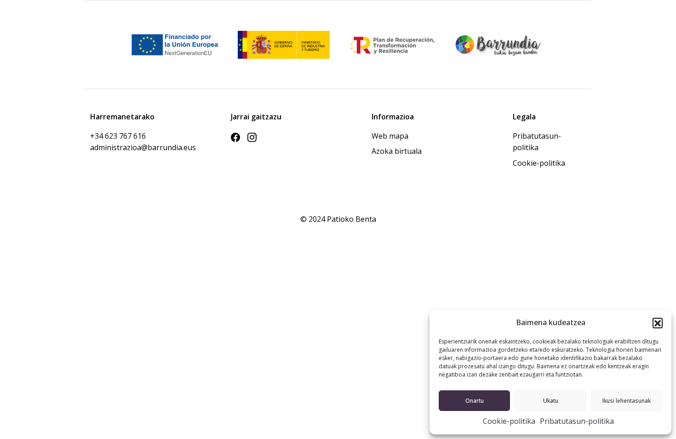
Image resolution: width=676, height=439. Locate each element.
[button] (657, 322)
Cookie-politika (509, 421)
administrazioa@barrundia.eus (127, 147)
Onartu (474, 401)
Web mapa (390, 136)
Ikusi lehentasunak (626, 401)
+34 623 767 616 (118, 136)
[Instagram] (252, 137)
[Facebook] (235, 137)
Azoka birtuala (397, 151)
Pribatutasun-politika (577, 421)
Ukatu (550, 401)
